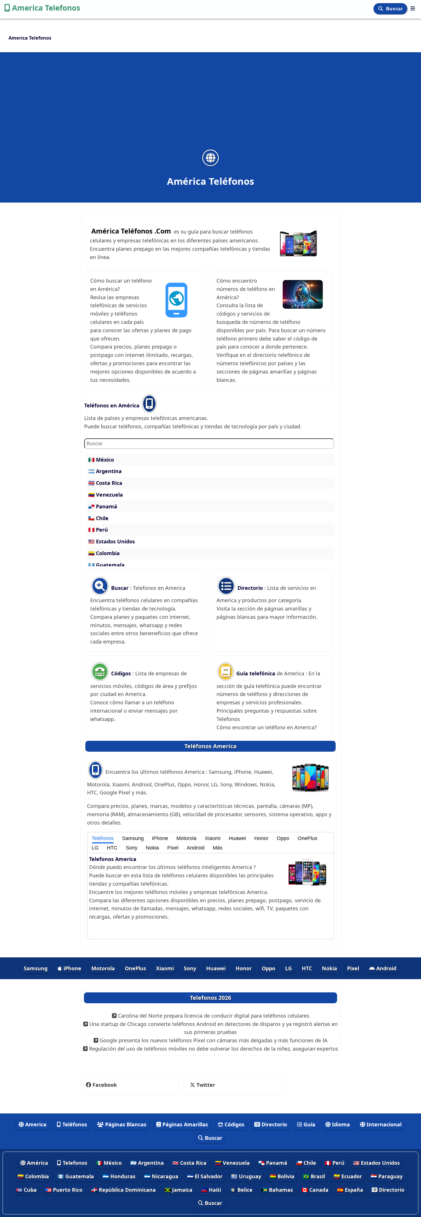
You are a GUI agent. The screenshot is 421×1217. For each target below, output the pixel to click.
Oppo (283, 838)
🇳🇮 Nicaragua (161, 1176)
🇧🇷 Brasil (314, 1176)
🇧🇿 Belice (241, 1189)
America (35, 1124)
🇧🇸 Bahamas (277, 1189)
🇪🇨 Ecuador (348, 1176)
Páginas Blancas (125, 1124)
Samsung (133, 838)
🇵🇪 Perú (98, 529)
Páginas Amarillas (184, 1124)
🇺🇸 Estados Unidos (111, 541)
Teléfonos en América (112, 405)
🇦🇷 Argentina (105, 471)
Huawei (237, 838)
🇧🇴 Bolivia (282, 1176)
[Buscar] (381, 8)
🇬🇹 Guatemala (106, 564)
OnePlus (307, 838)
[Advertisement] (210, 104)
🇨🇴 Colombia (104, 553)
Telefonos (74, 1162)
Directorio (250, 587)
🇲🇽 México (101, 459)
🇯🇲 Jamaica (178, 1189)
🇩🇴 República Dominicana (123, 1189)
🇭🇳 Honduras (119, 1176)
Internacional (383, 1124)
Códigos (121, 673)
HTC (112, 848)
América (36, 1162)
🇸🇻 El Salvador (205, 1176)
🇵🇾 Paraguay (387, 1176)
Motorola (186, 838)
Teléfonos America (210, 746)
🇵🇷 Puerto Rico (63, 1189)
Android (195, 848)
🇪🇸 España (350, 1189)
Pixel (172, 848)
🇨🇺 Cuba (26, 1189)
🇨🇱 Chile (98, 518)
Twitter (202, 1084)
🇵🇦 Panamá (102, 506)
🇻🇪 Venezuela (105, 494)
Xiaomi (213, 838)
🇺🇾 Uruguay (246, 1176)
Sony (131, 848)
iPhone (160, 838)
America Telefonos (46, 8)
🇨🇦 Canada (315, 1189)
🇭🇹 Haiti (211, 1189)
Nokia (152, 848)
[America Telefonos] (412, 8)
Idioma (340, 1124)
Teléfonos (103, 838)
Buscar (395, 8)
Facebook (104, 1084)
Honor (261, 838)
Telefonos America (112, 859)
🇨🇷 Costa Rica (105, 482)
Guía (308, 1124)
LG (95, 848)
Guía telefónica (256, 673)
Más (218, 848)
